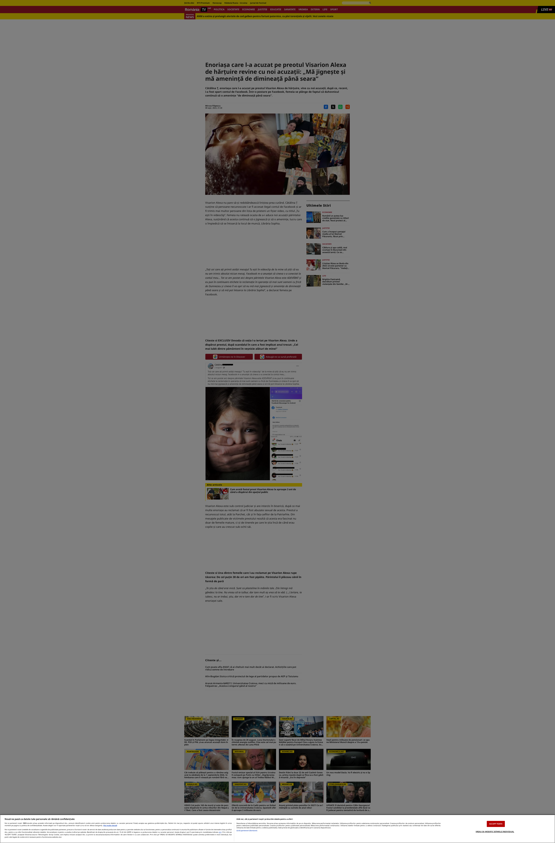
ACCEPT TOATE (495, 823)
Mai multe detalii (110, 825)
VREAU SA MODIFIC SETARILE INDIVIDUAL (495, 831)
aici (220, 832)
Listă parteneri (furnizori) (246, 830)
